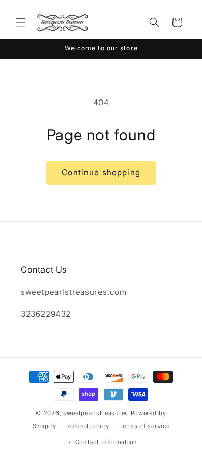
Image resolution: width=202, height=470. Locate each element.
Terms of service (144, 426)
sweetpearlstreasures (95, 413)
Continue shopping (101, 172)
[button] (20, 22)
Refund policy (87, 426)
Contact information (106, 442)
